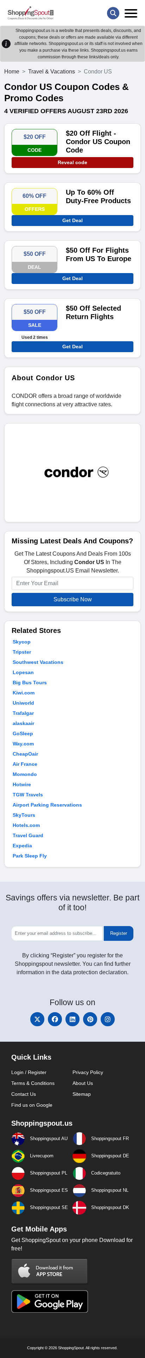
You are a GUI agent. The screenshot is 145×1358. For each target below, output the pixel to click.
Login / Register (28, 1072)
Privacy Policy (87, 1072)
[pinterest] (90, 1019)
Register (118, 933)
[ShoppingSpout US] (30, 13)
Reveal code (72, 162)
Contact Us (23, 1094)
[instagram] (108, 1019)
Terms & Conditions (33, 1083)
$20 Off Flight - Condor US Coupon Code (98, 141)
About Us (82, 1083)
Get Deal (72, 220)
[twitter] (37, 1019)
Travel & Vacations (51, 72)
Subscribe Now (72, 599)
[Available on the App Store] (49, 1271)
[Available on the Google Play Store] (49, 1301)
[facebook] (55, 1019)
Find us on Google (31, 1105)
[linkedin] (72, 1019)
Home (11, 72)
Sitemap (81, 1094)
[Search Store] (113, 13)
